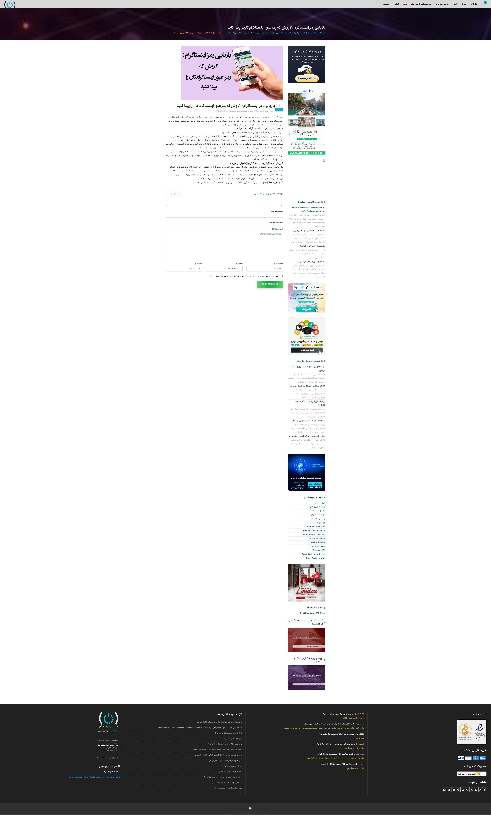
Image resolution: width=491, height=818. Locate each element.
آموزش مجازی (320, 502)
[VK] (453, 789)
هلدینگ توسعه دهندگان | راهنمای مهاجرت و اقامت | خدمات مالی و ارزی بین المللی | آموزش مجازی (288, 32)
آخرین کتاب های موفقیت (309, 202)
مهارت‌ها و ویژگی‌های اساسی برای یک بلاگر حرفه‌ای (225, 760)
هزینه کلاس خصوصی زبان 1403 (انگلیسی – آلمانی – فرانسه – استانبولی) (218, 755)
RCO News (320, 613)
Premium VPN (81, 777)
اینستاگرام (274, 193)
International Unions (316, 526)
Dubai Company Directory (314, 534)
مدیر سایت (264, 111)
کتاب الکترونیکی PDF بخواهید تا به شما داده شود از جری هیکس (329, 723)
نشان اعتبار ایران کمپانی (111, 771)
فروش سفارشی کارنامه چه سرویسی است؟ (228, 788)
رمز (262, 193)
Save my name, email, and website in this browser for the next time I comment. (245, 276)
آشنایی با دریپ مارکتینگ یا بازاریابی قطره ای (307, 436)
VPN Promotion (96, 777)
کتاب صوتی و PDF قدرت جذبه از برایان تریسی (307, 230)
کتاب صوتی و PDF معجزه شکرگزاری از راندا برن (334, 754)
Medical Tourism (318, 542)
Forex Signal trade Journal (313, 554)
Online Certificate (317, 538)
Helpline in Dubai (318, 546)
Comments (222, 111)
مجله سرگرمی (228, 32)
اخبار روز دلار (320, 522)
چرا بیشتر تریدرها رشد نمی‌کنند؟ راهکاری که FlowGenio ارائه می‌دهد (219, 722)
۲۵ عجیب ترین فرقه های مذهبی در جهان (339, 713)
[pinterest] (449, 789)
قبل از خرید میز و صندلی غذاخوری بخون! (228, 733)
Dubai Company (306, 613)
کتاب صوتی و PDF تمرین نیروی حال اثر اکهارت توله (337, 744)
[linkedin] (444, 789)
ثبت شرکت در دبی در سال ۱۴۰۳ (232, 766)
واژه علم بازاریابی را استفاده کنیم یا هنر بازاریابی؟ (338, 734)
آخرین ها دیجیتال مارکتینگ (308, 361)
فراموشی (257, 193)
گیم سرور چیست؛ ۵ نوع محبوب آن (230, 771)
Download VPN (113, 777)
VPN (71, 777)
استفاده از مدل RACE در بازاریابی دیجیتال (308, 420)
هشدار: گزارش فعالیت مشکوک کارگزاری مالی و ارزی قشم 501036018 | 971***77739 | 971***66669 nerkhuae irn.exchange (200, 727)
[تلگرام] (458, 789)
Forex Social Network (315, 558)
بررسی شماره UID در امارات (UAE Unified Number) (225, 744)
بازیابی (267, 193)
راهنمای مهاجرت (319, 510)
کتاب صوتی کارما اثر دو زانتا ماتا (312, 246)
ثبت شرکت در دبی (318, 518)
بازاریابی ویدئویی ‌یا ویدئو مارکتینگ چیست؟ (308, 386)
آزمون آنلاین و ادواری (317, 506)
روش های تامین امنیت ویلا (233, 738)
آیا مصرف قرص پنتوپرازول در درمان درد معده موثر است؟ (223, 777)
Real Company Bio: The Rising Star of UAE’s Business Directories (218, 749)
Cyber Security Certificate (313, 530)
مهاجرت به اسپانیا (318, 514)
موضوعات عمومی (236, 111)
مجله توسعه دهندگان (242, 32)
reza (362, 734)
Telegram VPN (319, 550)
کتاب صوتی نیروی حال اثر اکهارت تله (310, 261)
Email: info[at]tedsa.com (108, 745)
